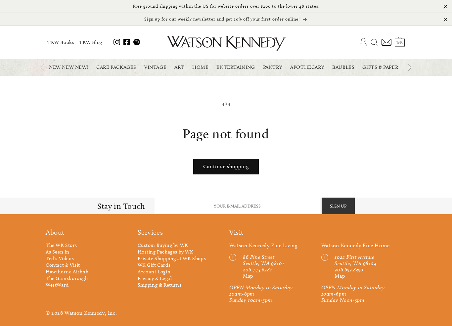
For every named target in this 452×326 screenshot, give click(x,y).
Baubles (343, 67)
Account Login (154, 272)
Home (200, 67)
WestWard (57, 285)
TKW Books (60, 42)
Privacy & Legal (155, 278)
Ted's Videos (60, 258)
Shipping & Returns (160, 285)
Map (248, 276)
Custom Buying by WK (163, 245)
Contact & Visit (63, 265)
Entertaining (235, 67)
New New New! (68, 67)
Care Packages (116, 67)
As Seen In (57, 252)
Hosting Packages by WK (166, 252)
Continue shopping (226, 166)
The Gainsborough (67, 278)
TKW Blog (90, 42)
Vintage (155, 67)
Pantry (273, 67)
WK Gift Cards (154, 265)
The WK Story (61, 245)
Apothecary (307, 67)
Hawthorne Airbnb (67, 272)
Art (179, 67)
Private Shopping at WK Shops (172, 258)
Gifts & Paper (380, 67)
